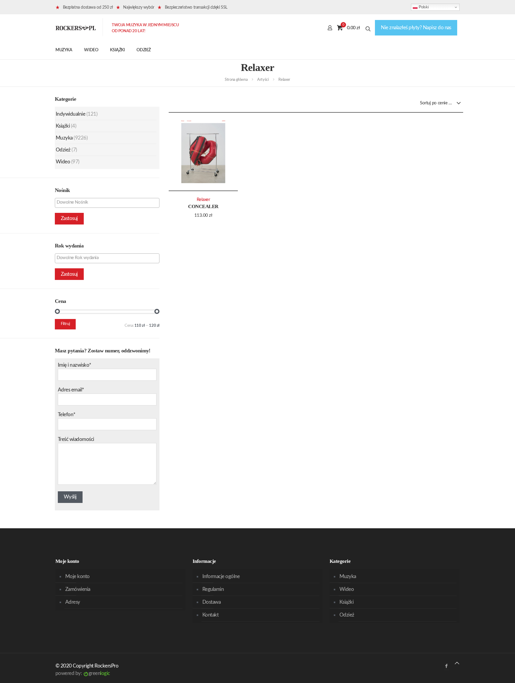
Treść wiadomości (76, 439)
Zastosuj (69, 218)
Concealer (203, 206)
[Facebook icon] (446, 666)
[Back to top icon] (457, 663)
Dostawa (211, 602)
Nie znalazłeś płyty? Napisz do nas (416, 27)
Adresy (72, 602)
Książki (63, 125)
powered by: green (82, 673)
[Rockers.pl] (75, 27)
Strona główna (236, 80)
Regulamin (213, 589)
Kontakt (210, 614)
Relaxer (203, 199)
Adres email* (71, 389)
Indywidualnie (70, 114)
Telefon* (66, 414)
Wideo (63, 161)
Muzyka (64, 137)
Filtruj (65, 324)
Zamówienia (77, 589)
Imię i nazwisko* (74, 365)
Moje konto (77, 576)
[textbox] (109, 202)
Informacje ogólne (221, 576)
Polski (423, 7)
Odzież (63, 149)
